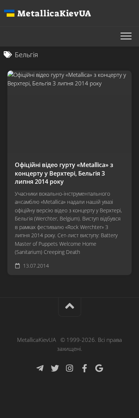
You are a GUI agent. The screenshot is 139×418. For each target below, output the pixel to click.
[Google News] (99, 368)
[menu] (126, 36)
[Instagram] (70, 368)
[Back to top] (69, 307)
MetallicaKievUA (54, 13)
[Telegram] (40, 368)
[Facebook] (84, 368)
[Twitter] (55, 368)
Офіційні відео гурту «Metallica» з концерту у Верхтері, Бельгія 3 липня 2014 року (64, 173)
